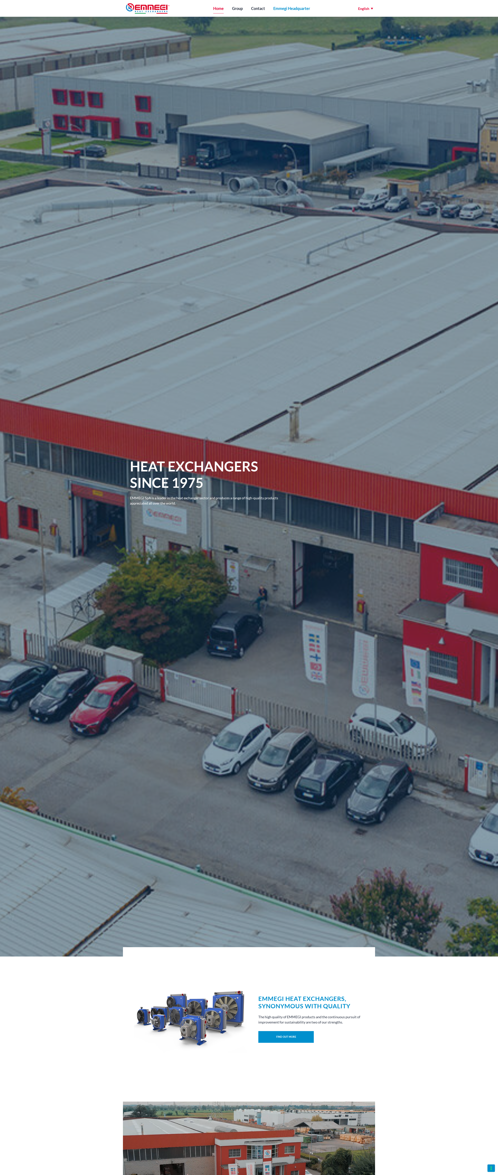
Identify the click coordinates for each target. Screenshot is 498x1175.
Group (237, 8)
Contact (258, 8)
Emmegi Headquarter (291, 8)
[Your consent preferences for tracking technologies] (491, 1168)
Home (218, 8)
